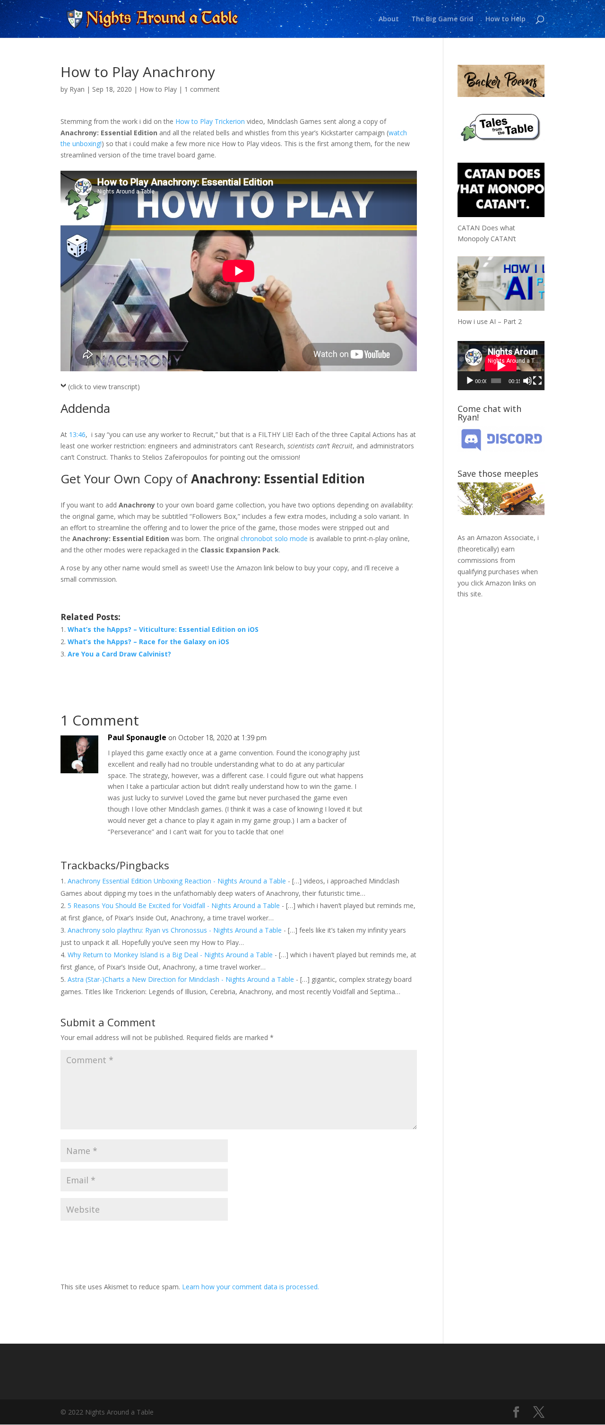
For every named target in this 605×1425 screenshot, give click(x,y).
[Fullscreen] (537, 380)
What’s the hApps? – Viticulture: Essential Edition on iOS (163, 629)
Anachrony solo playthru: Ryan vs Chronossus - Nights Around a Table (175, 930)
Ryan (77, 89)
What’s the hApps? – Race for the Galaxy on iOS (148, 641)
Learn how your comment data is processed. (250, 1286)
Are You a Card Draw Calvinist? (119, 653)
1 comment (202, 89)
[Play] (470, 380)
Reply (394, 747)
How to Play (158, 89)
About (389, 19)
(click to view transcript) (104, 386)
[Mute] (527, 380)
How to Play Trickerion (210, 121)
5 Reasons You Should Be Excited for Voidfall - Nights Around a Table (174, 905)
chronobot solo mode (274, 538)
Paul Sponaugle (137, 737)
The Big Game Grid (442, 19)
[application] (501, 365)
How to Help (505, 19)
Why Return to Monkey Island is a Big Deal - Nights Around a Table (170, 954)
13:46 (77, 434)
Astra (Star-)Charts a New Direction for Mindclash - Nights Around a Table (181, 979)
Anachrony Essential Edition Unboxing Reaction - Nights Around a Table (177, 880)
